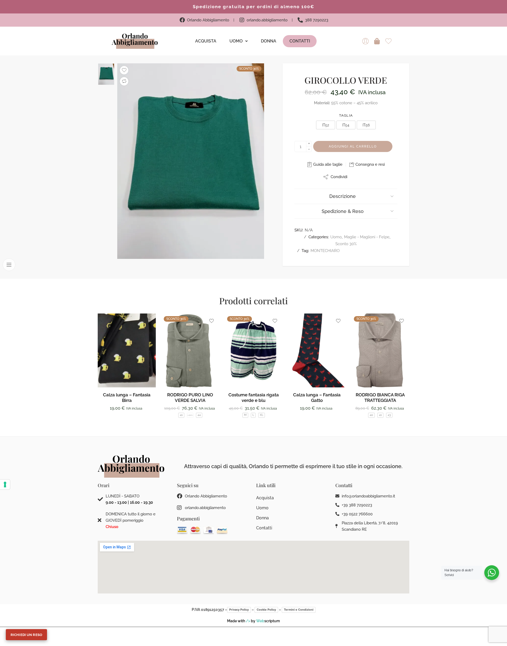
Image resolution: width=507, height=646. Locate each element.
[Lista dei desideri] (124, 70)
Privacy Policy (239, 609)
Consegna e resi (369, 164)
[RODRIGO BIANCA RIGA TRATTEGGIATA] (380, 350)
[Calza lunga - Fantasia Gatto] (317, 350)
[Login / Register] (365, 41)
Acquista (205, 41)
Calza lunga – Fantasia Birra (127, 397)
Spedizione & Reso (343, 211)
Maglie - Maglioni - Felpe (366, 237)
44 (199, 415)
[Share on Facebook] (356, 176)
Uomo (236, 41)
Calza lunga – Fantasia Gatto (317, 397)
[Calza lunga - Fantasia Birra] (127, 350)
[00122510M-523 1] (190, 161)
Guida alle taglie (327, 164)
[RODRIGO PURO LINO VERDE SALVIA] (190, 350)
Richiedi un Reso (26, 635)
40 (371, 415)
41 (181, 415)
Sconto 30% (346, 243)
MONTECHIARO (325, 250)
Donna (268, 41)
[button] (238, 41)
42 (190, 415)
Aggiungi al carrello (353, 146)
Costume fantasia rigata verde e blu (253, 397)
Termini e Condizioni (298, 609)
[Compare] (124, 81)
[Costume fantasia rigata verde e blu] (253, 350)
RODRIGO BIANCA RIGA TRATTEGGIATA (380, 397)
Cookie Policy (266, 609)
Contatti (299, 41)
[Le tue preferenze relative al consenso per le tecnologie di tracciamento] (5, 484)
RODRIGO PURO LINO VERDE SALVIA (190, 397)
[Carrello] (377, 41)
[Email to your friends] (366, 176)
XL (261, 415)
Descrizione (342, 196)
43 (389, 415)
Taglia (346, 115)
